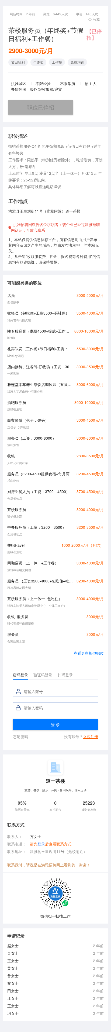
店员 (11, 295)
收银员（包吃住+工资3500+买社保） (38, 313)
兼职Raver (16, 545)
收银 (11, 455)
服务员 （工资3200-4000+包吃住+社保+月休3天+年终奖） (40, 581)
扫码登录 (65, 674)
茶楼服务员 (16, 509)
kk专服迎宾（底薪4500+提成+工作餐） (39, 331)
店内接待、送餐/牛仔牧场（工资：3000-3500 (40, 366)
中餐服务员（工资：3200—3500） (36, 527)
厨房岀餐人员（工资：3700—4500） (38, 491)
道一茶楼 (55, 780)
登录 (41, 844)
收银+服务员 (17, 616)
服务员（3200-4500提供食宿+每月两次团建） (40, 473)
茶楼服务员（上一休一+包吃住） (34, 598)
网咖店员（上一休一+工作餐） (32, 563)
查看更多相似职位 (89, 653)
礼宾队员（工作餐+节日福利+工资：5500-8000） (40, 348)
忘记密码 (20, 736)
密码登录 (20, 674)
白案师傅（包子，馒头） (28, 420)
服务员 (13, 634)
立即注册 (90, 736)
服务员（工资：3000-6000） (31, 438)
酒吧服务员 (16, 402)
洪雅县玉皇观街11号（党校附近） (58, 851)
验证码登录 (42, 674)
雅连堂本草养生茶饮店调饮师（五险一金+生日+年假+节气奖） (40, 384)
